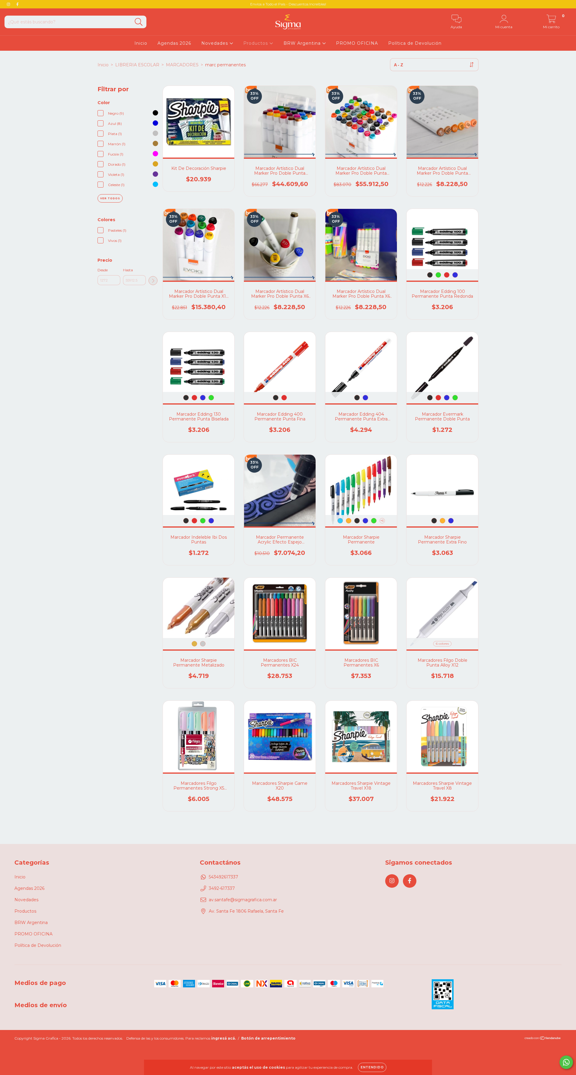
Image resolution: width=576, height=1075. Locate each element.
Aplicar (153, 280)
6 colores (442, 644)
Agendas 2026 (174, 43)
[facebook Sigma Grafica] (17, 4)
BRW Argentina (303, 43)
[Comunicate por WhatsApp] (566, 1062)
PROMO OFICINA (357, 43)
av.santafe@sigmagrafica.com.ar (243, 899)
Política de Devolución (415, 43)
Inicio (140, 43)
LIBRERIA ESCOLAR (137, 65)
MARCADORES (182, 65)
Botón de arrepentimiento (268, 1038)
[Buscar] (139, 22)
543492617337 (223, 877)
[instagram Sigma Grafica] (9, 4)
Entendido (372, 1067)
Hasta (128, 270)
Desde (103, 270)
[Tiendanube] (543, 1039)
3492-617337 (222, 888)
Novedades (215, 43)
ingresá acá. (223, 1038)
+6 (382, 520)
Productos (256, 43)
